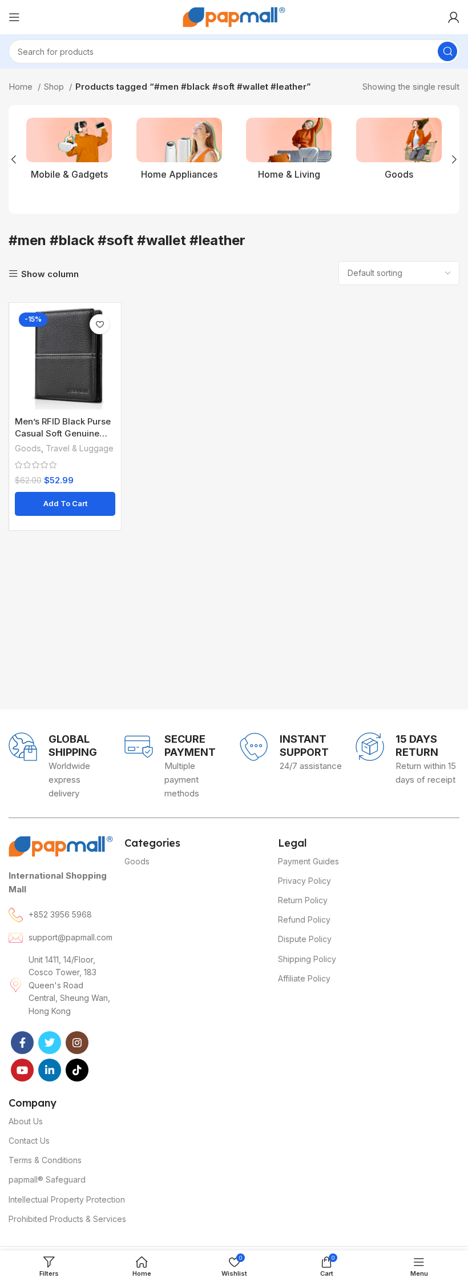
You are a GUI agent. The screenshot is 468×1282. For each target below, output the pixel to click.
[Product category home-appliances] (179, 152)
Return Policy (303, 900)
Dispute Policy (305, 939)
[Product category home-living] (289, 152)
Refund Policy (304, 919)
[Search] (447, 51)
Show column (50, 274)
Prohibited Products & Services (67, 1219)
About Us (26, 1121)
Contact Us (29, 1140)
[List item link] (61, 915)
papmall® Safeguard (47, 1179)
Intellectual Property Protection (67, 1199)
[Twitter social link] (49, 1042)
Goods (28, 448)
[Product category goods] (399, 152)
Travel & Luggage (80, 448)
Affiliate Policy (304, 978)
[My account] (453, 17)
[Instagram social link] (77, 1042)
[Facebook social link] (22, 1042)
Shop (55, 86)
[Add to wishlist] (100, 324)
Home (22, 86)
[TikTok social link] (77, 1070)
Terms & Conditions (45, 1160)
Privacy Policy (304, 881)
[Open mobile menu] (14, 17)
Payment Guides (308, 861)
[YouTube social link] (22, 1070)
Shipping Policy (307, 959)
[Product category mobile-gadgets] (69, 152)
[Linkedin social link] (49, 1070)
